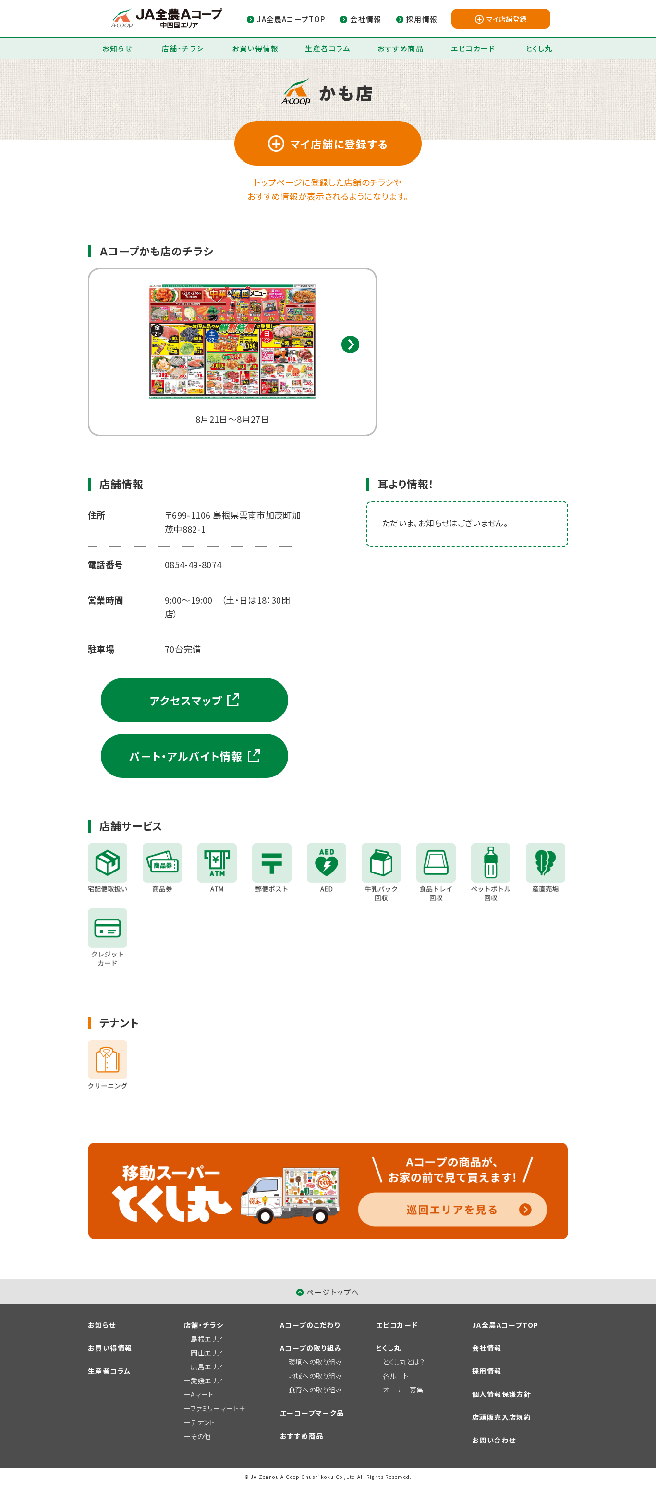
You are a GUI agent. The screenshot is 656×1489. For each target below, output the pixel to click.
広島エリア (207, 1366)
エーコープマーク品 (312, 1412)
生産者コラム (328, 48)
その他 (200, 1436)
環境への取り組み (315, 1362)
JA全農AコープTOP (505, 1325)
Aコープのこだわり (310, 1325)
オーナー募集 (403, 1389)
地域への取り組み (315, 1375)
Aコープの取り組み (311, 1348)
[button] (350, 344)
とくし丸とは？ (404, 1362)
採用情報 (487, 1371)
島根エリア (207, 1339)
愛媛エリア (207, 1380)
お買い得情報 (255, 48)
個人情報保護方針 (501, 1394)
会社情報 (487, 1348)
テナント (203, 1422)
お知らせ (117, 48)
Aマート (202, 1394)
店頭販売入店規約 (501, 1417)
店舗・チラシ (183, 48)
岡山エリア (207, 1352)
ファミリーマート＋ (217, 1408)
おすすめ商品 (400, 48)
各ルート (395, 1375)
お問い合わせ (494, 1440)
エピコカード (473, 48)
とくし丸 (539, 48)
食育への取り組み (315, 1389)
